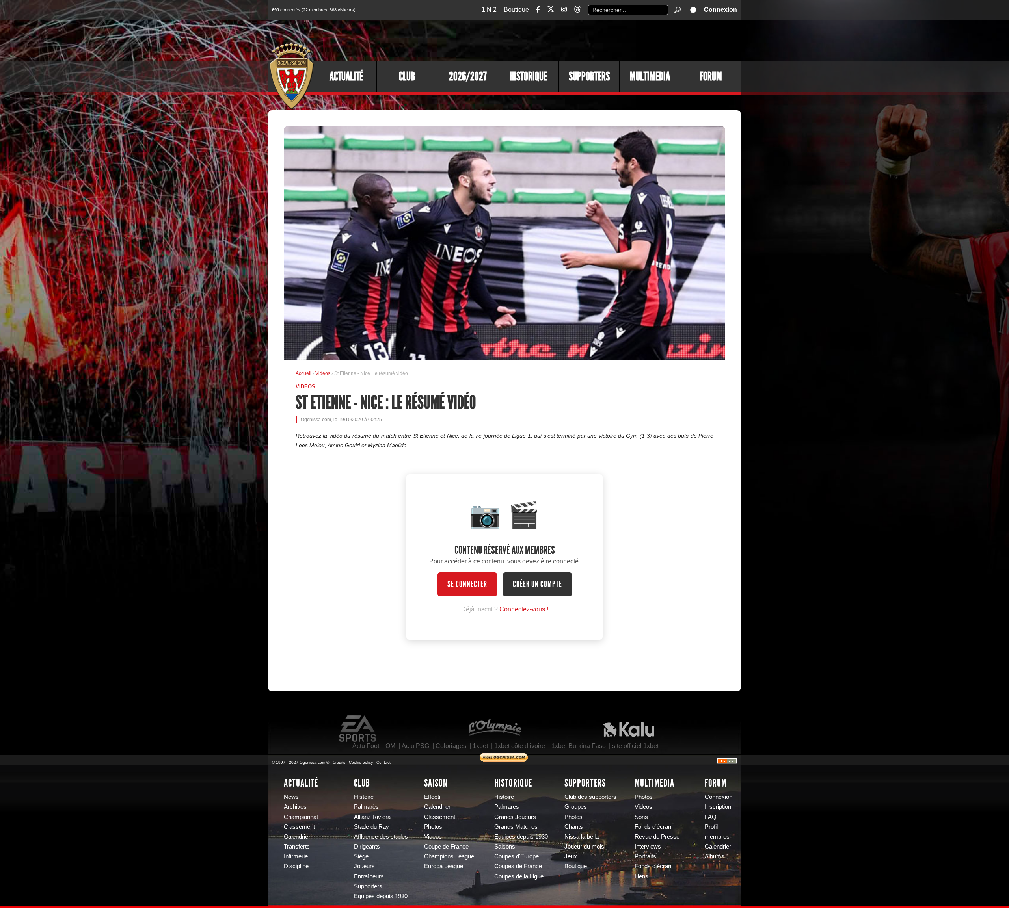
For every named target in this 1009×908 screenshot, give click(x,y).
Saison (436, 783)
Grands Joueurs (515, 817)
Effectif (433, 797)
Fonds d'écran (653, 827)
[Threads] (577, 10)
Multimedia (650, 76)
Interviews (648, 846)
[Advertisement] (597, 39)
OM (390, 746)
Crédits (339, 762)
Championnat (301, 817)
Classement (299, 827)
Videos (323, 373)
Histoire (364, 797)
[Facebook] (538, 9)
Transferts (297, 846)
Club (407, 76)
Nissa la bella (581, 837)
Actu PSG (415, 746)
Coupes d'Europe (516, 856)
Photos (433, 827)
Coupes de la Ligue (519, 876)
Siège (361, 856)
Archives (295, 807)
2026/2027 (468, 76)
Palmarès (366, 807)
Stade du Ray (371, 827)
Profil (711, 827)
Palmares (506, 807)
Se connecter (467, 584)
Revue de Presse (657, 837)
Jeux (570, 856)
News (291, 797)
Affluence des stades (381, 837)
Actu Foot (365, 746)
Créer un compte (537, 584)
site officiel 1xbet (635, 746)
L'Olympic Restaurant (494, 729)
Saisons (504, 846)
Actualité (346, 76)
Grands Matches (516, 827)
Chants (573, 827)
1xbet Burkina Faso (578, 746)
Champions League (449, 856)
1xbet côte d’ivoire (519, 746)
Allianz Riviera (372, 817)
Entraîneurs (369, 876)
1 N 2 (489, 9)
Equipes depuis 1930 (381, 896)
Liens (641, 876)
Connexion (720, 9)
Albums (714, 856)
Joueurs (364, 866)
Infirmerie (296, 856)
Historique (528, 76)
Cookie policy (361, 762)
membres (717, 837)
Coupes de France (518, 866)
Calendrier (297, 837)
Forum (711, 76)
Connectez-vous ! (523, 609)
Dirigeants (367, 846)
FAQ (711, 817)
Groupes (575, 807)
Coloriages (451, 746)
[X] (550, 10)
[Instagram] (564, 9)
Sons (641, 817)
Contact (383, 762)
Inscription (718, 807)
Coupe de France (446, 846)
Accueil (303, 373)
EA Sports (358, 729)
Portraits (645, 856)
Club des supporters (590, 797)
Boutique (516, 9)
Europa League (443, 866)
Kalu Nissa (628, 729)
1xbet (480, 746)
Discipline (296, 866)
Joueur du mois (584, 846)
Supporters (589, 76)
